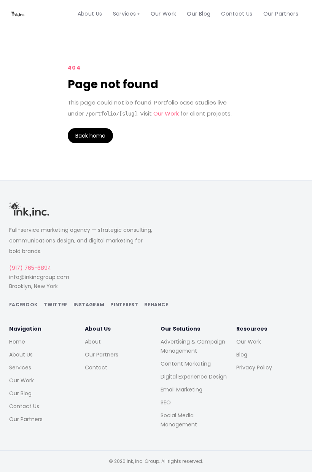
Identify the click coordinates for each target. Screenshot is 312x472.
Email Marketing (181, 389)
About (93, 341)
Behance (156, 304)
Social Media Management (179, 420)
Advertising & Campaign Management (193, 346)
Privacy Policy (254, 367)
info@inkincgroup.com (39, 277)
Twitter (55, 304)
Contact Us (237, 13)
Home (17, 341)
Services (126, 13)
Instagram (89, 304)
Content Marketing (186, 363)
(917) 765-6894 (30, 268)
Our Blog (198, 13)
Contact (96, 367)
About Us (90, 13)
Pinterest (124, 304)
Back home (90, 135)
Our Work (164, 13)
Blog (241, 354)
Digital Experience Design (194, 376)
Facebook (23, 304)
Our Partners (280, 13)
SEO (166, 402)
